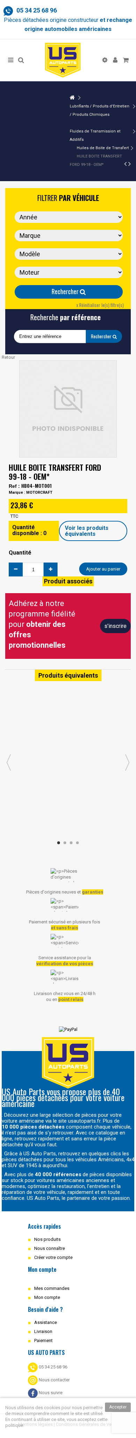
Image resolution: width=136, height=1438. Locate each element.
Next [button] (127, 762)
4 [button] (77, 842)
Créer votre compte (53, 1257)
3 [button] (71, 842)
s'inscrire (115, 626)
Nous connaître (49, 1248)
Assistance (45, 1322)
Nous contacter (54, 1379)
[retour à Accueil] (72, 98)
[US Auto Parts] (63, 60)
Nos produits (47, 1239)
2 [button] (64, 842)
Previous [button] (8, 762)
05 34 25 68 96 (52, 1367)
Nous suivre (50, 1392)
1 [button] (58, 842)
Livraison (43, 1331)
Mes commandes (51, 1288)
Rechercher (66, 291)
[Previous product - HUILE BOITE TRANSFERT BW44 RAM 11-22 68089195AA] (125, 164)
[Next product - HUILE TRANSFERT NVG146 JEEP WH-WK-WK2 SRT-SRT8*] (129, 164)
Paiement (43, 1340)
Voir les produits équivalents (86, 531)
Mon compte (47, 1297)
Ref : (14, 486)
